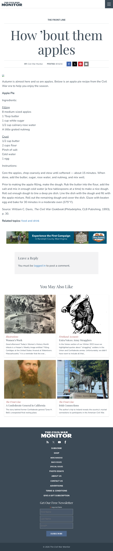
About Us (56, 476)
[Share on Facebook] (69, 64)
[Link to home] (12, 4)
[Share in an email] (86, 64)
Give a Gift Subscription (56, 495)
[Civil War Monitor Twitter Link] (53, 442)
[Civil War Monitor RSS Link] (47, 442)
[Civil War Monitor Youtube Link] (59, 442)
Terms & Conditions (56, 490)
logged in (40, 266)
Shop (56, 453)
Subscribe (56, 448)
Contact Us (56, 481)
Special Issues (56, 466)
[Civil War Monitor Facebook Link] (65, 442)
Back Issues (56, 462)
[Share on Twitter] (74, 64)
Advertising (56, 485)
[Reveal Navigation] (109, 4)
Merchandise (56, 458)
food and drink (30, 221)
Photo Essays (56, 471)
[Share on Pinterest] (80, 64)
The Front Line (56, 19)
